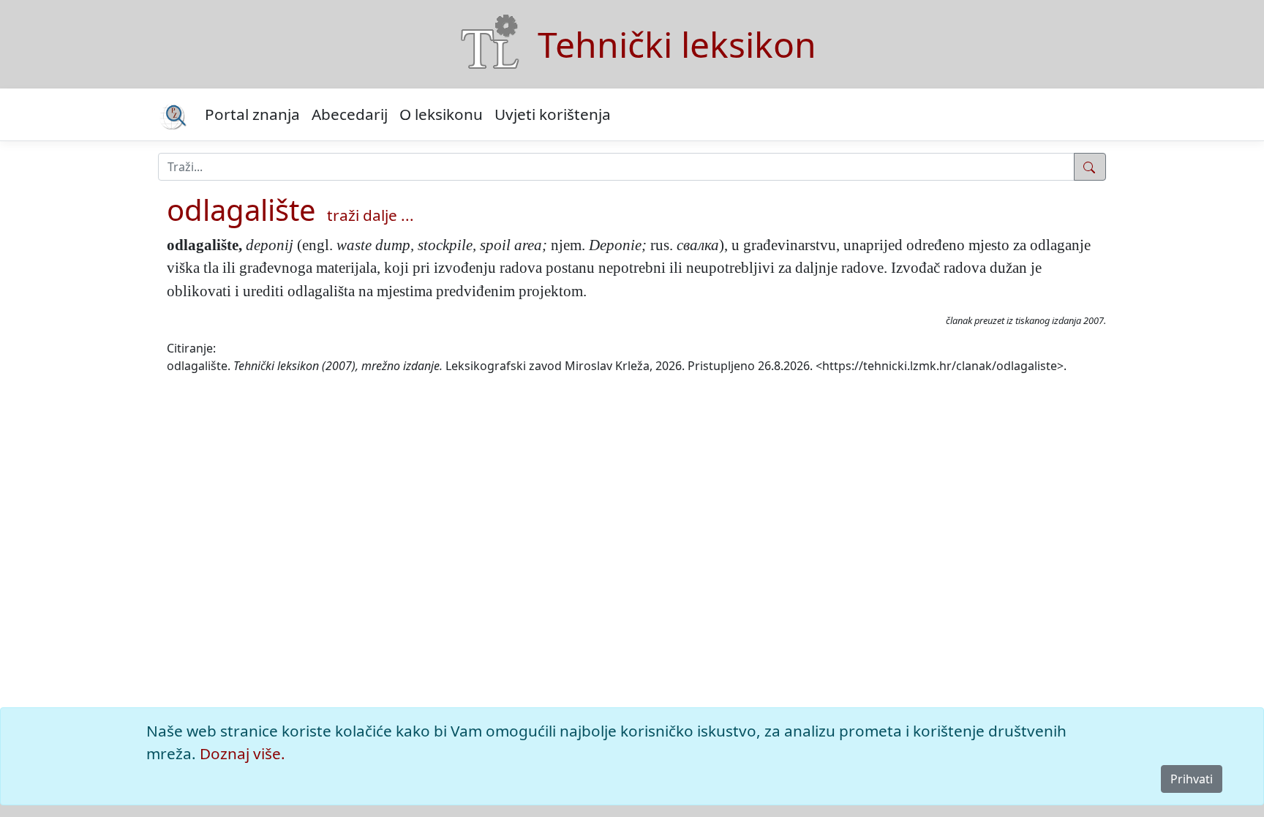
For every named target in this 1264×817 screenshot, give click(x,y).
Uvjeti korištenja (552, 114)
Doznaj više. (242, 753)
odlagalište (241, 209)
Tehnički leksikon (677, 44)
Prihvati (1191, 779)
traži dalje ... (370, 215)
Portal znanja (252, 114)
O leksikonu (441, 114)
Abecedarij (350, 114)
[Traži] (1090, 167)
